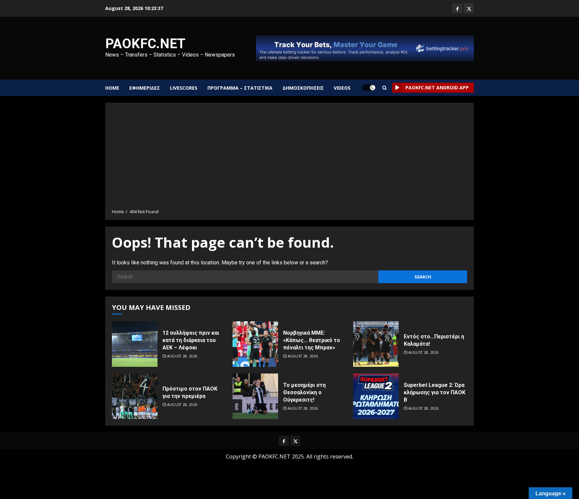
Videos (342, 88)
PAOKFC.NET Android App (437, 87)
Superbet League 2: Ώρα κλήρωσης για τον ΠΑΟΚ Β (434, 392)
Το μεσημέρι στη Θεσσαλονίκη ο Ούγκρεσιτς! (304, 392)
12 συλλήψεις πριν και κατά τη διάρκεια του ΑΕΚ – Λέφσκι (191, 340)
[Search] (384, 87)
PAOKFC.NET (145, 44)
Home (112, 88)
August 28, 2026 (182, 356)
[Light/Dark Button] (368, 87)
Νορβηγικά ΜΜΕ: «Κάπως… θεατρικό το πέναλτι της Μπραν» (311, 340)
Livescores (183, 88)
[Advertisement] (289, 158)
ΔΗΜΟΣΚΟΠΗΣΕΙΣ (303, 88)
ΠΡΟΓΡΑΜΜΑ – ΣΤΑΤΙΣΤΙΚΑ (239, 88)
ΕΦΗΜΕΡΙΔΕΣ (144, 88)
